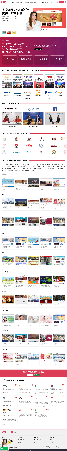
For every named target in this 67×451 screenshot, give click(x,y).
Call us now (30, 374)
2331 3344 (48, 447)
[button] (66, 18)
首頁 (9, 2)
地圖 (35, 444)
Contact (61, 2)
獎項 (39, 2)
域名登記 (51, 442)
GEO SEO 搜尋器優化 (33, 2)
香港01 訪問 (54, 126)
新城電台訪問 (12, 126)
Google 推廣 (36, 440)
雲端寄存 (51, 440)
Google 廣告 (27, 2)
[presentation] (3, 184)
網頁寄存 (21, 2)
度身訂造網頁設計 (21, 439)
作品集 (42, 2)
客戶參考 (50, 2)
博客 (35, 442)
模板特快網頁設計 (21, 440)
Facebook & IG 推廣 (37, 439)
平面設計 (51, 444)
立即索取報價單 (38, 49)
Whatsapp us (37, 374)
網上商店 (17, 2)
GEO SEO (51, 439)
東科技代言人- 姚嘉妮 (44, 29)
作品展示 (19, 444)
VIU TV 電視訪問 (33, 126)
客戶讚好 (46, 2)
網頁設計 (13, 2)
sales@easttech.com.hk (60, 447)
